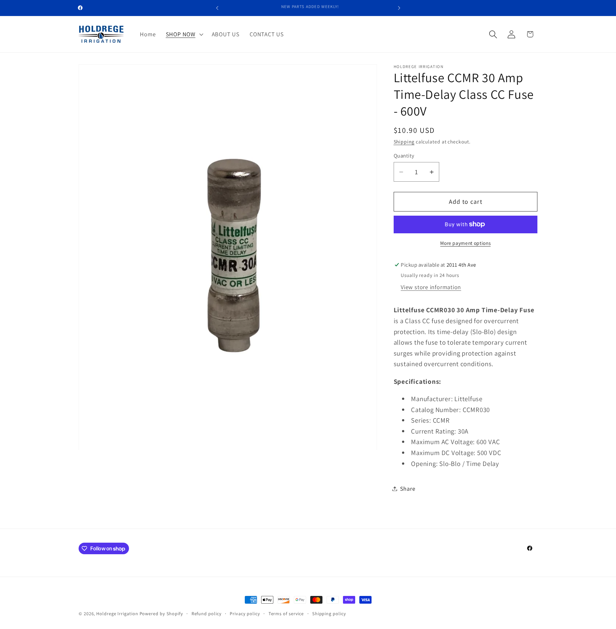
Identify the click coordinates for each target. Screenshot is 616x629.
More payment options (465, 243)
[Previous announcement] (217, 8)
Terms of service (286, 613)
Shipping (404, 142)
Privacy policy (245, 613)
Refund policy (207, 613)
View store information (431, 287)
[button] (184, 34)
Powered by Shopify (161, 613)
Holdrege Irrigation (117, 613)
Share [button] (407, 488)
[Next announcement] (399, 8)
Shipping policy (329, 613)
